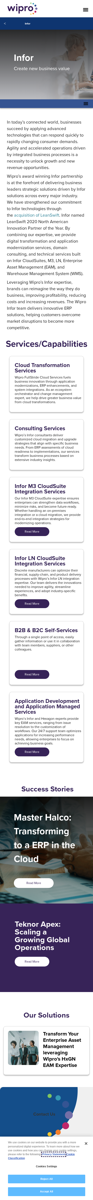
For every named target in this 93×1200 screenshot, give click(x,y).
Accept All (46, 1191)
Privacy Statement (53, 1154)
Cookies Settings (46, 1166)
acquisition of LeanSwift (36, 215)
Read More (32, 531)
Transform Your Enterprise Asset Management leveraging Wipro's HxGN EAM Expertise (62, 1049)
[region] (46, 1168)
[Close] (86, 1143)
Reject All (46, 1179)
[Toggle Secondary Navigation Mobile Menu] (86, 103)
